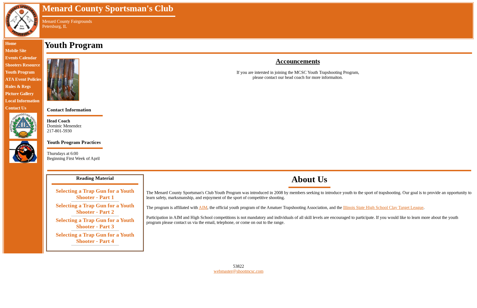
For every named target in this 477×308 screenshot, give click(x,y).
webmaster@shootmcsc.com (238, 271)
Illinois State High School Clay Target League (383, 207)
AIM (203, 207)
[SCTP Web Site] (23, 152)
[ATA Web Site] (23, 126)
